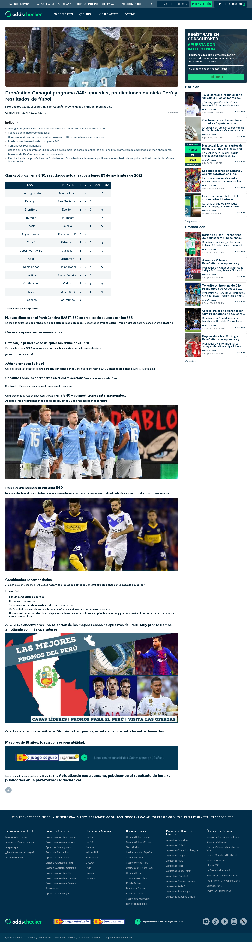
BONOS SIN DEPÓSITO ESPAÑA (95, 4)
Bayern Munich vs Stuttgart (221, 855)
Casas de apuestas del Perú (100, 378)
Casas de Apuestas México (60, 842)
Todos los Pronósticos (218, 891)
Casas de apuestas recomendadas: (29, 132)
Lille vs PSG (212, 865)
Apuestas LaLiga (175, 855)
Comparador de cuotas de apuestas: (25, 395)
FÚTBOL (87, 14)
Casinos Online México (138, 842)
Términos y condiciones (38, 937)
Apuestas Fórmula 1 (177, 876)
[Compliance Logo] (72, 921)
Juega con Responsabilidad (20, 842)
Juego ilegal (12, 847)
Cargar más (191, 221)
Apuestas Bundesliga (178, 891)
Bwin (88, 868)
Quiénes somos (13, 937)
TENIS (131, 14)
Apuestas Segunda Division (181, 896)
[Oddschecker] (23, 922)
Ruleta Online (133, 883)
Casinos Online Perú (137, 862)
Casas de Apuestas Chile (59, 873)
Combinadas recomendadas (24, 145)
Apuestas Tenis (174, 865)
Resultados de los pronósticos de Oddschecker (31, 776)
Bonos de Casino (135, 893)
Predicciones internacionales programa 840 (33, 141)
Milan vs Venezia (215, 860)
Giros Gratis (132, 847)
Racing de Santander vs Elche (222, 837)
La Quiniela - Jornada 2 (218, 870)
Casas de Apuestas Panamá (61, 883)
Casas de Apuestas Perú (59, 862)
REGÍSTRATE (216, 77)
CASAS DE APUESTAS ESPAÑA (53, 4)
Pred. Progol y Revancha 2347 (223, 880)
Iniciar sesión (201, 4)
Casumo (90, 873)
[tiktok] (215, 921)
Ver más (189, 361)
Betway (90, 862)
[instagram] (234, 921)
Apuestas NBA (174, 860)
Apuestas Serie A (175, 886)
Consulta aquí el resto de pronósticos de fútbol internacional (42, 731)
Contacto (97, 937)
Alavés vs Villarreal (216, 842)
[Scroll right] (151, 4)
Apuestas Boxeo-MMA (178, 871)
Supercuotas (53, 888)
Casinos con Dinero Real (139, 868)
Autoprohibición (14, 857)
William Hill (92, 852)
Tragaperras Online (136, 878)
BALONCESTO (110, 14)
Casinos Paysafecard (138, 898)
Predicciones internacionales (21, 488)
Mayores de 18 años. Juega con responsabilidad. (36, 154)
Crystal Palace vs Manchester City (223, 848)
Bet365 (90, 842)
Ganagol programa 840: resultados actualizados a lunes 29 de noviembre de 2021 (56, 128)
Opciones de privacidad (119, 937)
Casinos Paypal (134, 857)
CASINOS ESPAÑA (19, 4)
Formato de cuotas (172, 4)
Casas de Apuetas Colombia (61, 868)
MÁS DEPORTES (63, 14)
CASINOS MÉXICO (130, 4)
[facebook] (224, 921)
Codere (90, 847)
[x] (243, 921)
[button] (230, 4)
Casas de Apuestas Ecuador (61, 878)
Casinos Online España (138, 837)
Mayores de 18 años (16, 837)
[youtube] (206, 921)
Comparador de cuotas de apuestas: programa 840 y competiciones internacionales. (58, 137)
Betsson (90, 878)
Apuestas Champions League (182, 850)
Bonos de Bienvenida (57, 852)
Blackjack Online (135, 888)
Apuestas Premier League (180, 881)
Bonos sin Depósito (136, 903)
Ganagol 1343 (214, 885)
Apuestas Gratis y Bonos (59, 847)
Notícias (192, 87)
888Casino (92, 857)
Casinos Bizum (134, 873)
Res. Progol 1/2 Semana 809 (222, 875)
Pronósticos (195, 227)
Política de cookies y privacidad (71, 937)
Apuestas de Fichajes (57, 893)
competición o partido (31, 597)
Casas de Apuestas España (61, 837)
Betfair (90, 837)
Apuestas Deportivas (57, 857)
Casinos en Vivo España (139, 852)
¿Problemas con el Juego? (19, 852)
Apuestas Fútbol (175, 845)
